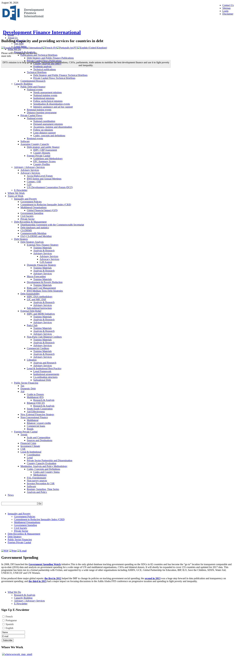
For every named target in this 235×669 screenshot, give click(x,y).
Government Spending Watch (45, 564)
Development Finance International (42, 32)
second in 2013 (153, 578)
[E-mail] (22, 550)
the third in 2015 (38, 581)
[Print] (13, 550)
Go (40, 503)
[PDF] (5, 550)
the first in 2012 (52, 578)
